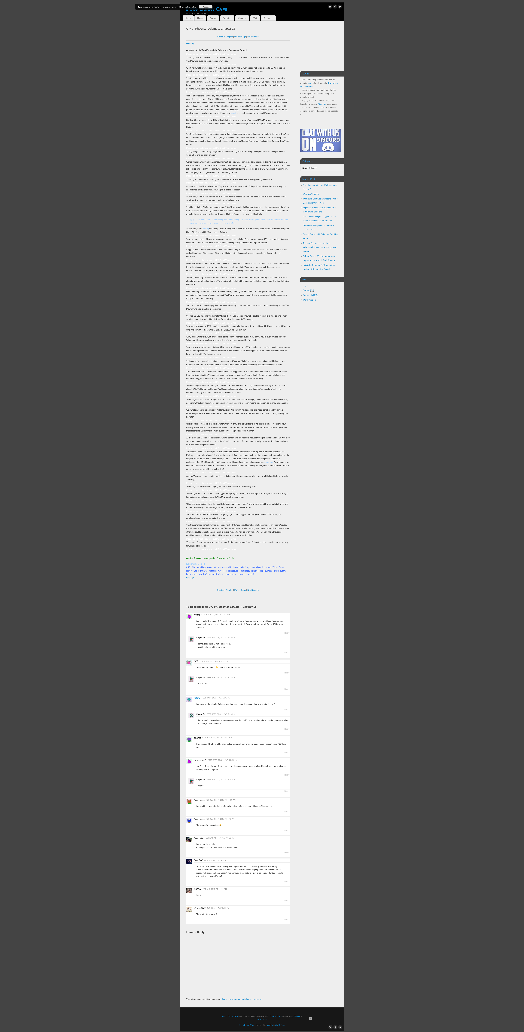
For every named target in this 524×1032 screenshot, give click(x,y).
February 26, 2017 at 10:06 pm (217, 737)
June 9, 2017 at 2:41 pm (218, 908)
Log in (305, 285)
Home (188, 18)
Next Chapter (253, 36)
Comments (310, 295)
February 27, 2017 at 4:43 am (220, 819)
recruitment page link (196, 574)
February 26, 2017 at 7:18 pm (221, 637)
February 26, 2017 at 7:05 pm (216, 698)
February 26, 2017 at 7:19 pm (221, 714)
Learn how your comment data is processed (241, 999)
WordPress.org (309, 300)
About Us (242, 18)
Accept (206, 7)
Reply (287, 633)
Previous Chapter (225, 36)
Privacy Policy (276, 1016)
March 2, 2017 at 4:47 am (216, 860)
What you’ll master (311, 194)
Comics (213, 18)
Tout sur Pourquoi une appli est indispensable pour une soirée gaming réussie (319, 247)
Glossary (190, 43)
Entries (308, 290)
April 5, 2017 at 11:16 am (215, 889)
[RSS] (330, 7)
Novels (200, 18)
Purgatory (227, 18)
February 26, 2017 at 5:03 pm (215, 614)
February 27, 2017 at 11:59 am (219, 838)
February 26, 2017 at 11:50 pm (222, 760)
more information (189, 7)
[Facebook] (335, 7)
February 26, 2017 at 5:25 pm (214, 661)
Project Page (240, 36)
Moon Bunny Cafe (206, 8)
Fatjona (197, 697)
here (309, 83)
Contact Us (268, 18)
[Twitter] (340, 7)
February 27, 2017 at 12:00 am (221, 800)
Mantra (297, 1016)
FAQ (255, 18)
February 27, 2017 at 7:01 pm (221, 779)
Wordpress (262, 1019)
